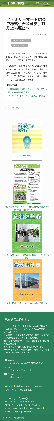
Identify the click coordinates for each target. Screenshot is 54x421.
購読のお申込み (42, 3)
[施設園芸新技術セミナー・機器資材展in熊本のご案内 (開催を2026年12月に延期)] (27, 184)
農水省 (13, 401)
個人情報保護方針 (27, 390)
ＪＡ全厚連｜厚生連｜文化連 (14, 408)
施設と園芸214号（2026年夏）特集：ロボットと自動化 (27, 256)
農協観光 (39, 408)
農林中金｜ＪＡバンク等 (12, 405)
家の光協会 (29, 408)
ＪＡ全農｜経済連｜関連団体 (27, 401)
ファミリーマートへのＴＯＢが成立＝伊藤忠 (25, 95)
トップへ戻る (12, 108)
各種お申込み (10, 390)
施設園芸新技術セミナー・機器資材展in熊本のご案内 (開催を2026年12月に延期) (27, 208)
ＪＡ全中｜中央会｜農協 (12, 411)
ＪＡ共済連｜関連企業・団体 (32, 405)
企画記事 (38, 386)
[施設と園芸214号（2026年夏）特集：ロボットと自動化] (27, 232)
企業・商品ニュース (22, 41)
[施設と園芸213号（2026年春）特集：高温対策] (27, 280)
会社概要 (8, 386)
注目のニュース (20, 45)
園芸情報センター (23, 386)
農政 (6, 401)
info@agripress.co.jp (19, 377)
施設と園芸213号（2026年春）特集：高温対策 (27, 303)
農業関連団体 (27, 411)
